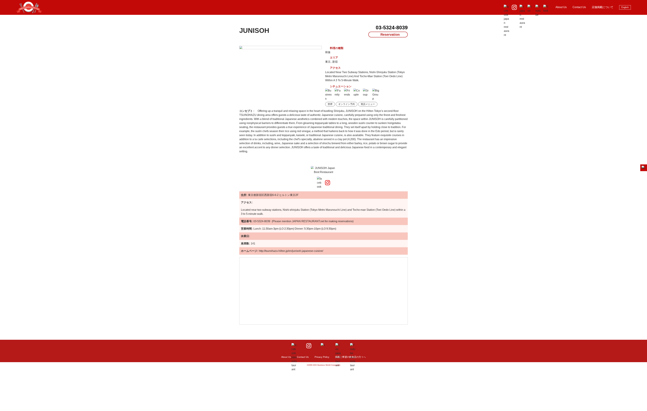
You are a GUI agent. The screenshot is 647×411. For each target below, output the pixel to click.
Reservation (390, 34)
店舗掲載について (602, 7)
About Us (561, 7)
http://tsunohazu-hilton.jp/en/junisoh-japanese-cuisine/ (291, 250)
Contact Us (579, 7)
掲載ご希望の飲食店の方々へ (350, 357)
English (625, 7)
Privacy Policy (322, 357)
